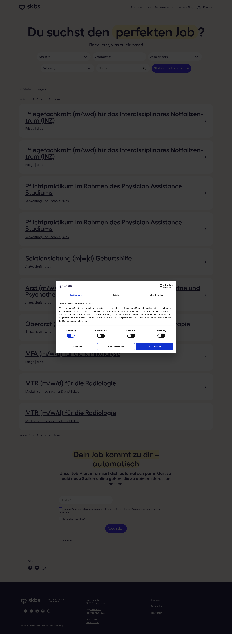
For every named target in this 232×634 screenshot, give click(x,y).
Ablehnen (77, 346)
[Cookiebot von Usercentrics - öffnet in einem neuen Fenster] (161, 286)
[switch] (101, 336)
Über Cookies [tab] (156, 295)
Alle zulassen (154, 346)
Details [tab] (116, 295)
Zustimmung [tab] (76, 295)
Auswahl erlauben (116, 346)
